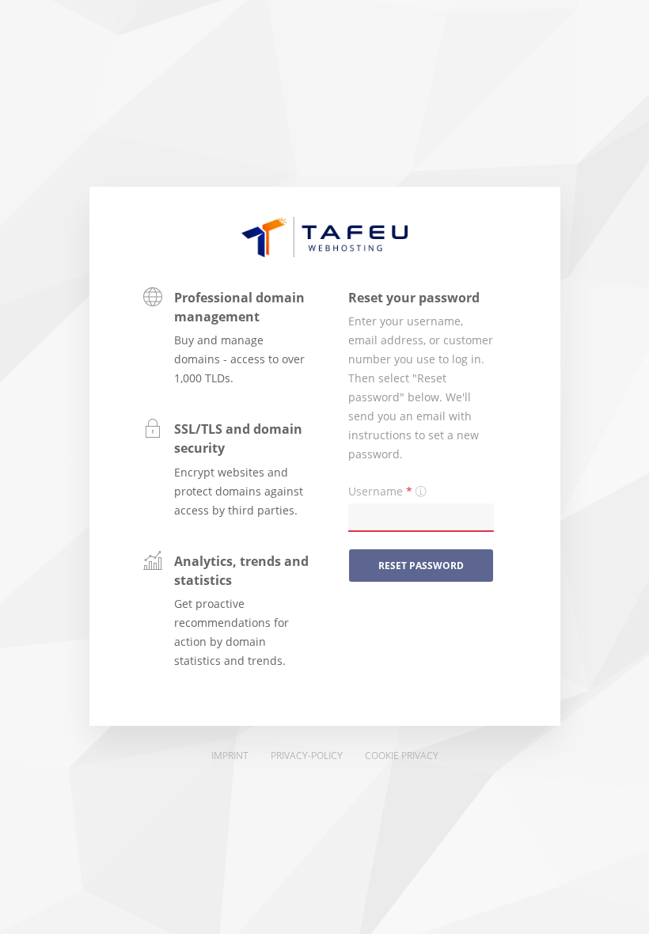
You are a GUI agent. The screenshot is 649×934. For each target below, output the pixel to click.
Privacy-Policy (307, 755)
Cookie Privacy (401, 755)
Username (380, 491)
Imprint (230, 755)
